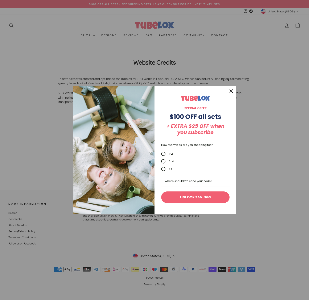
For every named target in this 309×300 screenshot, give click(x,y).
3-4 (171, 161)
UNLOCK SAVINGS (195, 197)
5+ (170, 169)
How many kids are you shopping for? (187, 145)
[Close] (231, 91)
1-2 (171, 154)
